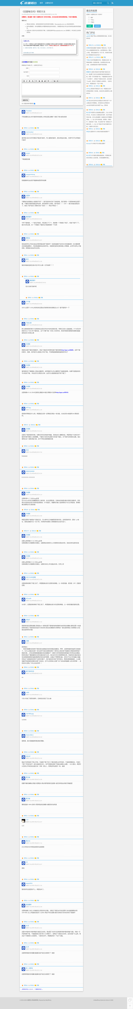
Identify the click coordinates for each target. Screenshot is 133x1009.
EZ (27, 862)
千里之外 (88, 60)
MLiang (88, 143)
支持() (26, 128)
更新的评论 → (39, 989)
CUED (111, 1000)
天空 (87, 100)
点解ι (27, 641)
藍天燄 (28, 777)
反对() (32, 128)
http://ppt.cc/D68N (67, 350)
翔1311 (28, 841)
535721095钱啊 (31, 577)
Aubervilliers (29, 735)
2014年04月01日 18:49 (28, 14)
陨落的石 (88, 72)
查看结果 (97, 26)
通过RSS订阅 (112, 3)
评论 (54, 14)
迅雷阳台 (28, 3)
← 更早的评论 (24, 989)
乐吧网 (25, 62)
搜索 (108, 3)
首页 (41, 3)
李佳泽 (88, 131)
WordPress (48, 1000)
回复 (38, 128)
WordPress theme (99, 1000)
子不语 (28, 301)
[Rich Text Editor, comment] (51, 89)
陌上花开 (88, 112)
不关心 (92, 20)
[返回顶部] (130, 1006)
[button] (24, 81)
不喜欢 (92, 22)
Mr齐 (27, 926)
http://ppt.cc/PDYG (62, 392)
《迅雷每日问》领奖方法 (33, 11)
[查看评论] (130, 1000)
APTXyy (88, 88)
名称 (27, 68)
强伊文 (50, 14)
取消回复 (35, 62)
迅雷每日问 (49, 3)
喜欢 (92, 17)
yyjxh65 (88, 36)
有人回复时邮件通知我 (27, 103)
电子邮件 (26, 72)
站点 (28, 76)
